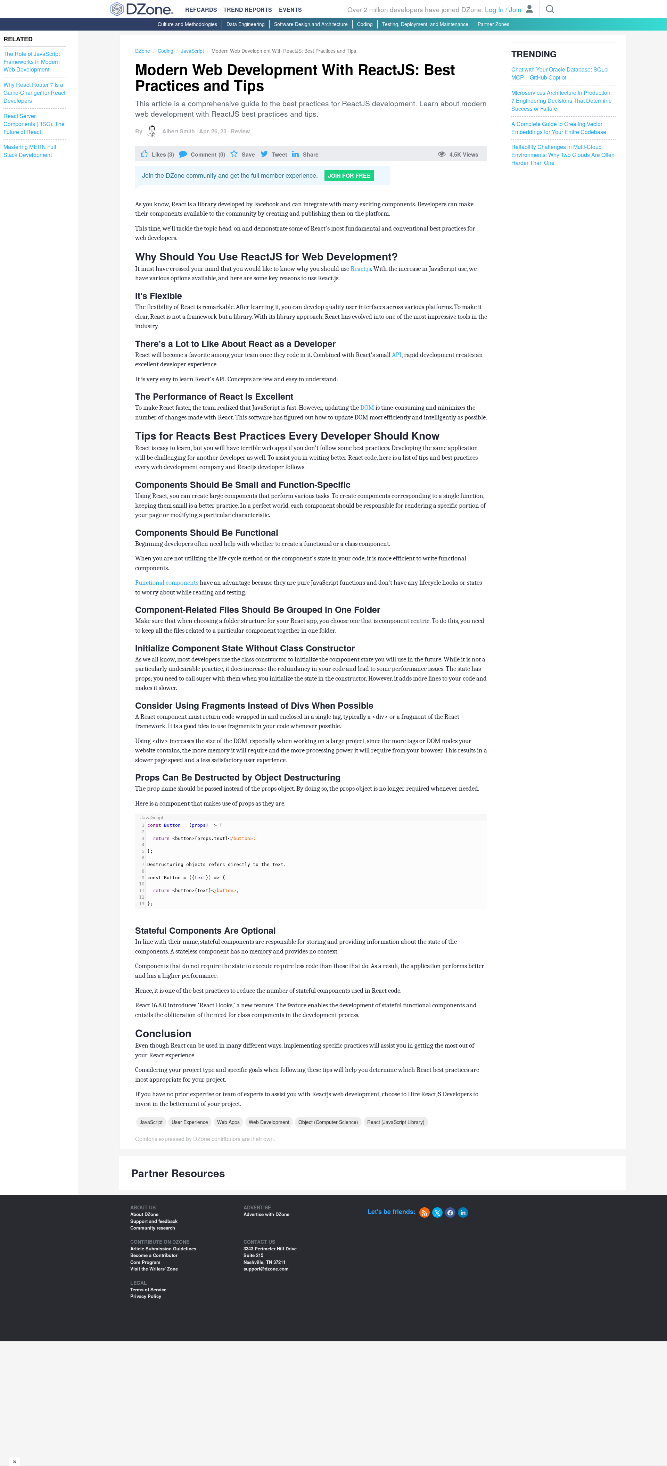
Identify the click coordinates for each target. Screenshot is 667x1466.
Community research (152, 1227)
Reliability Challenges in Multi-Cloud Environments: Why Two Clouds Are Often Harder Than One (563, 155)
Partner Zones (493, 23)
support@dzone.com (266, 1268)
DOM (366, 407)
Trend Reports (247, 10)
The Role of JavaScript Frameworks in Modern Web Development (31, 62)
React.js (361, 269)
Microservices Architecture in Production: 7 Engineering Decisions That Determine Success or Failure (561, 101)
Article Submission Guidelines (163, 1248)
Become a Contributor (154, 1255)
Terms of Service (148, 1289)
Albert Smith (178, 131)
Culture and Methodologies (187, 23)
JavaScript (192, 50)
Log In (494, 9)
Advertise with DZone (266, 1214)
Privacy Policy (145, 1296)
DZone (142, 50)
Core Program (145, 1262)
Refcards (201, 10)
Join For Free (349, 176)
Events (290, 10)
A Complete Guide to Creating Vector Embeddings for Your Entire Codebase (558, 128)
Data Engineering (246, 23)
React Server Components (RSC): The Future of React (34, 124)
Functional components (166, 582)
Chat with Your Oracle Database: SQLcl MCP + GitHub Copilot (560, 74)
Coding (365, 23)
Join (515, 9)
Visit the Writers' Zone (154, 1268)
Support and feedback (154, 1221)
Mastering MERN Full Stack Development (29, 151)
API (397, 355)
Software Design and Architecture (311, 23)
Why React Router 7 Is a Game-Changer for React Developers (34, 93)
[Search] (550, 9)
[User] (529, 9)
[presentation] (316, 864)
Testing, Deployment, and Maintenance (425, 23)
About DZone (144, 1214)
